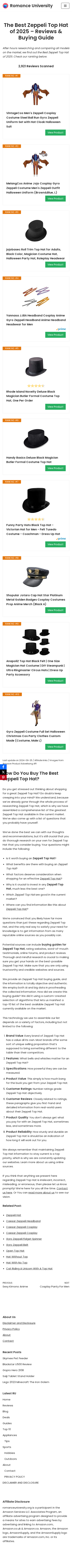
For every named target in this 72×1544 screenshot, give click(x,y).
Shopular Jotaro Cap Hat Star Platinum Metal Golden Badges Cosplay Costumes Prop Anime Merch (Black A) (35, 599)
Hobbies (9, 1453)
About (7, 1335)
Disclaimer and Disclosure (19, 1323)
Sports (7, 1447)
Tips (7, 1441)
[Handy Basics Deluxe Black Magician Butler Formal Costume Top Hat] (36, 439)
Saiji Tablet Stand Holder (18, 1376)
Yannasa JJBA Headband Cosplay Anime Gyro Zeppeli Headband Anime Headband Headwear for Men (36, 319)
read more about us (41, 1192)
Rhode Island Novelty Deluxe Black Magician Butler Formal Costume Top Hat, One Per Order (33, 396)
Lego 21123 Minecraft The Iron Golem (26, 1382)
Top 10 (7, 1429)
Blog (5, 1411)
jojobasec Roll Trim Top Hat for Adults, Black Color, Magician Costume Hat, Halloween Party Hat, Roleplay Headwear (35, 253)
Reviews (8, 1405)
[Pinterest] (3, 777)
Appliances (10, 1435)
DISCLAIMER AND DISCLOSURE (21, 1482)
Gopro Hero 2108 (13, 1370)
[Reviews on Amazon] (36, 386)
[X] (3, 772)
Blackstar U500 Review (17, 1364)
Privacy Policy (11, 1329)
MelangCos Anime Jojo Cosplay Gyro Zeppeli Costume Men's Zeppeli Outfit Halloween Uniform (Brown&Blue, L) (33, 187)
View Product (55, 132)
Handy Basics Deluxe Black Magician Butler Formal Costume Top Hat (32, 460)
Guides (7, 1423)
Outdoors (10, 1459)
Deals (6, 1417)
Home (6, 1399)
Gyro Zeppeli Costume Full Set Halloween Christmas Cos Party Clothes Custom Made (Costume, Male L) (35, 736)
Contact (8, 1341)
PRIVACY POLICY (14, 1477)
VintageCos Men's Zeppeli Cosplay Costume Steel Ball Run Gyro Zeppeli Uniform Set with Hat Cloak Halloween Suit (33, 120)
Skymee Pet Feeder (15, 1358)
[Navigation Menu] (65, 6)
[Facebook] (3, 766)
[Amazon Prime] (61, 329)
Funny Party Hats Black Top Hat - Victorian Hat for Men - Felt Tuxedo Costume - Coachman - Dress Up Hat (33, 529)
